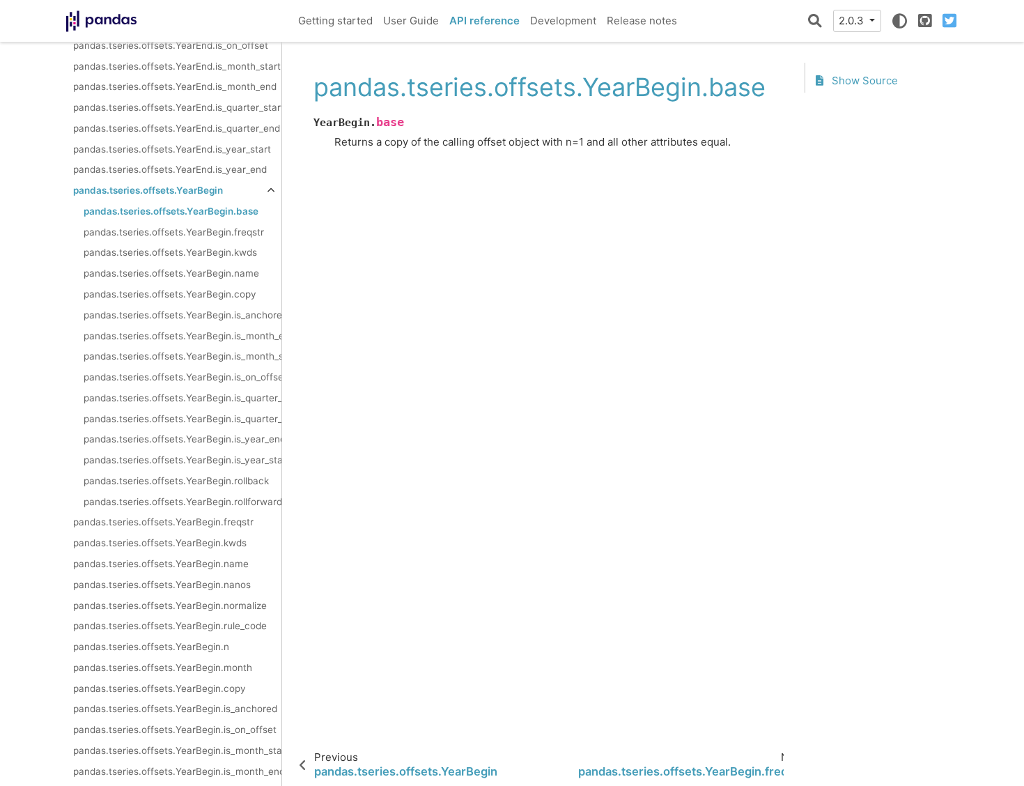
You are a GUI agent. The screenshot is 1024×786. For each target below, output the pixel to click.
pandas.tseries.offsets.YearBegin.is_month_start (182, 356)
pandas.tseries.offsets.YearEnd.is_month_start (177, 66)
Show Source (863, 80)
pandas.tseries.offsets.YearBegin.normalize (170, 605)
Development (563, 20)
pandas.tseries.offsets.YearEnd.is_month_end (175, 86)
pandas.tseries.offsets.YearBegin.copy (170, 294)
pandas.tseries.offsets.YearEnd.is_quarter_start (177, 107)
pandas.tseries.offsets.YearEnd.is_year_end (170, 169)
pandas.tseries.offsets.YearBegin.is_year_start (182, 459)
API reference (484, 20)
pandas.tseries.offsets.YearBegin (148, 190)
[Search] (815, 21)
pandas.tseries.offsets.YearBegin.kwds (170, 252)
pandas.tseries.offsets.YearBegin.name (171, 273)
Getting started (335, 20)
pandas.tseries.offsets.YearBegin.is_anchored (182, 315)
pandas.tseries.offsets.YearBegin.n (151, 646)
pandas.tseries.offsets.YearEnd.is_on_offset (170, 45)
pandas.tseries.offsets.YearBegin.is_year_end (182, 439)
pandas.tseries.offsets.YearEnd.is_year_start (172, 149)
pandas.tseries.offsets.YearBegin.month (162, 667)
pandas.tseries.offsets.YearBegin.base (171, 211)
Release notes (642, 20)
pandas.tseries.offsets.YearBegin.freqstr (174, 232)
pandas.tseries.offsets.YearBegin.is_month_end (182, 335)
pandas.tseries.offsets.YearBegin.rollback (176, 480)
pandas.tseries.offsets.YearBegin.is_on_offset (182, 377)
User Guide (411, 20)
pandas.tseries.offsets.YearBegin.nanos (162, 584)
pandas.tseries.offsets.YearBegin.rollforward (182, 501)
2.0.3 (853, 20)
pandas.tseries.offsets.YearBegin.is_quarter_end (182, 397)
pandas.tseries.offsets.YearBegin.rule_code (170, 625)
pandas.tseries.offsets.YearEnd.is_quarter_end (176, 128)
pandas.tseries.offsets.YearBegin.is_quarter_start (182, 418)
